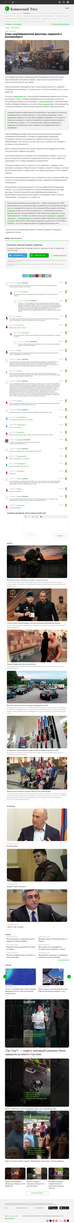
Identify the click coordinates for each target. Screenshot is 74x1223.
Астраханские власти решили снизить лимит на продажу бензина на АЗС (32, 750)
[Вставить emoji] (41, 516)
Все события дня (63, 960)
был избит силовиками (47, 115)
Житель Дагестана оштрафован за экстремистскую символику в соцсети (51, 948)
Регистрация (31, 534)
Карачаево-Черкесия (49, 16)
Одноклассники (24, 218)
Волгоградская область (57, 13)
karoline (19, 401)
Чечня (20, 21)
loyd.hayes (24, 291)
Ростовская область (36, 18)
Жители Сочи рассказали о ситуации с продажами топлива (27, 705)
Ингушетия (20, 16)
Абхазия (7, 13)
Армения (34, 13)
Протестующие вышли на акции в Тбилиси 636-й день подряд (28, 791)
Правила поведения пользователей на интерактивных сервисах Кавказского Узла (42, 1215)
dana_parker (20, 432)
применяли (11, 125)
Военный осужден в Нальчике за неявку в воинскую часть (27, 580)
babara (19, 489)
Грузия (7, 16)
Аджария (13, 13)
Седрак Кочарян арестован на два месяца (21, 664)
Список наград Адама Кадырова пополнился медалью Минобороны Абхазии (33, 623)
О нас (6, 1207)
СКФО (59, 18)
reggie (19, 371)
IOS (38, 203)
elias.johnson (21, 505)
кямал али (20, 439)
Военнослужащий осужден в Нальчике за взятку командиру (20, 956)
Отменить (60, 536)
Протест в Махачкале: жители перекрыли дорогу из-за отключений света (30, 1109)
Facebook (51, 216)
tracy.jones (20, 325)
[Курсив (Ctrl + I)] (29, 516)
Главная (7, 27)
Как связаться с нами (21, 1207)
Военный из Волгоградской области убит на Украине (20, 948)
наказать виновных (46, 101)
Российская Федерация (23, 18)
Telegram (11, 211)
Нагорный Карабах (10, 18)
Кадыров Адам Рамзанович (16, 886)
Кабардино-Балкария (29, 16)
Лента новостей (15, 27)
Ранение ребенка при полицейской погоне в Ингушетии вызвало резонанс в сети (53, 990)
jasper (19, 316)
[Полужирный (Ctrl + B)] (25, 516)
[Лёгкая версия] (13, 2)
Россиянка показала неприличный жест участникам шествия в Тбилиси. (56, 1184)
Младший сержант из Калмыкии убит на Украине (52, 940)
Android (32, 203)
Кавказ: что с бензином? (14, 24)
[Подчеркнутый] (33, 516)
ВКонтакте (12, 218)
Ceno (16, 213)
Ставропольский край (11, 21)
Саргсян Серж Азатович (15, 927)
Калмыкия (40, 16)
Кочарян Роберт (12, 846)
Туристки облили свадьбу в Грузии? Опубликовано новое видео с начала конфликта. (34, 1161)
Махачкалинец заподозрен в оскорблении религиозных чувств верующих (52, 956)
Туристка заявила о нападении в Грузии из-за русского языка (36, 1183)
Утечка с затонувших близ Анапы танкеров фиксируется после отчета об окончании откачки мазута (20, 991)
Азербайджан (26, 13)
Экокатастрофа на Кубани (61, 24)
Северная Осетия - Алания (50, 18)
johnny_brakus (25, 332)
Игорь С (20, 283)
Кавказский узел (20, 96)
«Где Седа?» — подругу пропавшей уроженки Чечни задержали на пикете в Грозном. (35, 1052)
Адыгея (19, 13)
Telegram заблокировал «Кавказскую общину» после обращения (15, 1183)
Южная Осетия (27, 21)
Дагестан (12, 16)
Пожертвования (40, 1207)
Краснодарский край (62, 16)
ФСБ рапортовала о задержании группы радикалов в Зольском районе (20, 940)
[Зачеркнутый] (36, 516)
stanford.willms (21, 424)
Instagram (60, 216)
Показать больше (37, 1193)
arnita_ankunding (22, 417)
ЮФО (43, 21)
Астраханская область (44, 13)
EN (9, 1)
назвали (46, 104)
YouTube (11, 221)
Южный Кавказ (37, 21)
